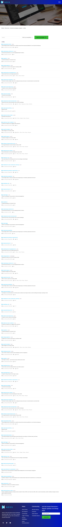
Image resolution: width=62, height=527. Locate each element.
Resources (7, 28)
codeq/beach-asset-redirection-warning (11, 164)
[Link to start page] (5, 2)
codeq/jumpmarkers (7, 351)
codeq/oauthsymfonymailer (8, 463)
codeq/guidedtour (6, 256)
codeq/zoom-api (6, 157)
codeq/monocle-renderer (8, 150)
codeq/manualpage (6, 93)
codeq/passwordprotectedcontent (10, 100)
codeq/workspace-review (8, 490)
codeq (24, 28)
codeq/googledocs (6, 65)
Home (2, 28)
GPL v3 (10, 514)
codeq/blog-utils (6, 183)
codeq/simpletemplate (7, 435)
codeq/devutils (6, 483)
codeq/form (5, 58)
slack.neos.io (35, 513)
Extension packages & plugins (16, 28)
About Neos (24, 509)
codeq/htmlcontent (6, 277)
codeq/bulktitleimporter (7, 310)
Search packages (40, 37)
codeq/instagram (6, 136)
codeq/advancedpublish (7, 176)
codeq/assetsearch (7, 189)
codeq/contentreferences (8, 86)
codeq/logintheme (6, 372)
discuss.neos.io (35, 509)
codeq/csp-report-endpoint (8, 122)
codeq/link (5, 358)
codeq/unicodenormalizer (8, 115)
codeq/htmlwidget (6, 129)
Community (24, 513)
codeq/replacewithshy (7, 108)
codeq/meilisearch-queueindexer (9, 469)
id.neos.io (34, 511)
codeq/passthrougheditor (8, 79)
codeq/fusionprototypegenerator (9, 72)
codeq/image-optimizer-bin (8, 51)
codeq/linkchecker (6, 365)
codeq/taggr (5, 194)
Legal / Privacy (25, 515)
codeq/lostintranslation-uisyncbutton (10, 170)
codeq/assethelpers (7, 291)
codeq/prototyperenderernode (9, 143)
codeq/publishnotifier (7, 44)
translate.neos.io (36, 515)
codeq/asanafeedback (7, 476)
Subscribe (46, 517)
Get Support (25, 511)
